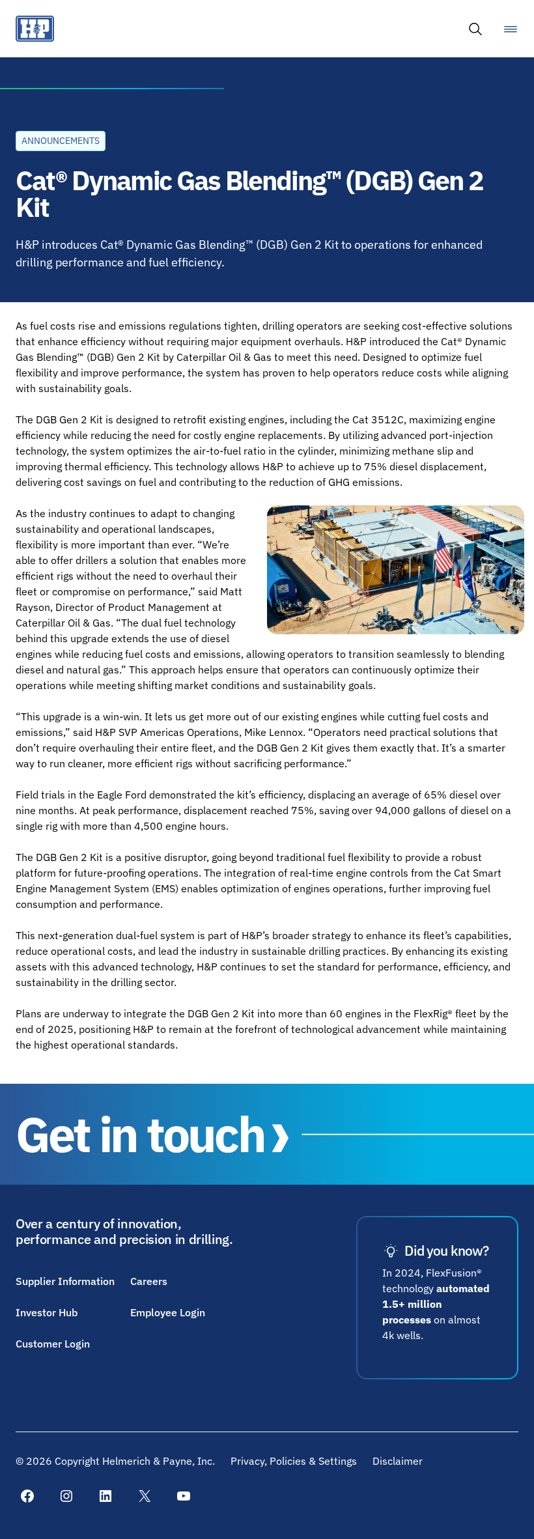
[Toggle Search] (475, 28)
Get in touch (140, 1134)
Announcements (60, 141)
